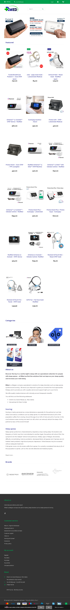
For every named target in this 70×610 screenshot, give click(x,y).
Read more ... (10, 455)
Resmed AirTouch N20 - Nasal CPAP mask (55, 256)
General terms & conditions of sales (13, 530)
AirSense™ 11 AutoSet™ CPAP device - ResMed (14, 121)
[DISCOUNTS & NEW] (55, 334)
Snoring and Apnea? (9, 538)
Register (6, 555)
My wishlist (7, 563)
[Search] (42, 9)
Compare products (9, 565)
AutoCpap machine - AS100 (35, 121)
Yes (41, 607)
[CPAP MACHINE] (14, 334)
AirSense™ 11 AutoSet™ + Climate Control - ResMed (14, 211)
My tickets (6, 560)
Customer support (8, 533)
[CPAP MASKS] (35, 334)
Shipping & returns (9, 528)
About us (6, 536)
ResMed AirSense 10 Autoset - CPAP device (14, 256)
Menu (8, 2)
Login (52, 2)
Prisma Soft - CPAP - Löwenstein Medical (55, 121)
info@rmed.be (10, 584)
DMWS (32, 600)
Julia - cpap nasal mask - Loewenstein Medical (35, 76)
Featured (10, 42)
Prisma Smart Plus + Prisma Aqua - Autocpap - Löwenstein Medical (55, 211)
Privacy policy (7, 543)
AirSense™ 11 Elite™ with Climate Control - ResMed (55, 166)
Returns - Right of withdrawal (11, 525)
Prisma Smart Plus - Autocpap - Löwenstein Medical (35, 211)
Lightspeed (22, 600)
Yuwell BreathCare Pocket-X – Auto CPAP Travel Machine (14, 76)
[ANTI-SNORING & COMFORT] (14, 354)
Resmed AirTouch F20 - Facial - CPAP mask (14, 301)
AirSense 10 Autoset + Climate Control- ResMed (35, 256)
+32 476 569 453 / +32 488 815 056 (16, 582)
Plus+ (36, 600)
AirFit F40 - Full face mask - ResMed (35, 301)
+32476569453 (19, 2)
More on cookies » (59, 607)
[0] (63, 2)
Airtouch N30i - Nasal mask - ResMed (55, 76)
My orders (6, 557)
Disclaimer (7, 541)
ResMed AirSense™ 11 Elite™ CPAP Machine (35, 166)
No (49, 607)
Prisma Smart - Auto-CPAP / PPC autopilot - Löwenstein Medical (14, 166)
